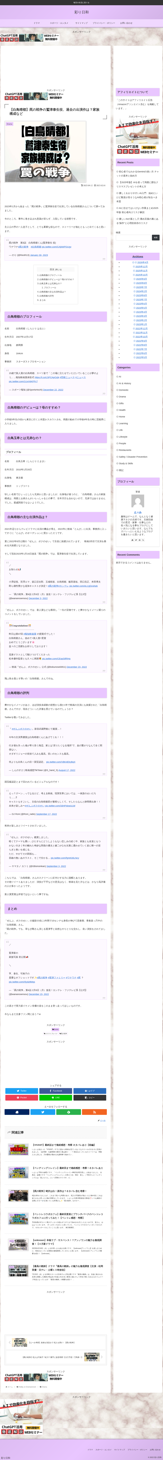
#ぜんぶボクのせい (21, 729)
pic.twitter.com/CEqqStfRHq (56, 658)
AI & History (125, 383)
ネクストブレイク (51, 1034)
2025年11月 (142, 271)
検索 (118, 232)
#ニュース (80, 377)
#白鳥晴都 (36, 247)
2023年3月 (141, 316)
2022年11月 (142, 332)
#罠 (79, 977)
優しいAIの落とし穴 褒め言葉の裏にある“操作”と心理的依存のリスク (137, 221)
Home (122, 417)
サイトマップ (119, 1450)
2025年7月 (141, 287)
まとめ (42, 300)
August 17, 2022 (67, 770)
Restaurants (125, 450)
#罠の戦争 (23, 247)
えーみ (138, 512)
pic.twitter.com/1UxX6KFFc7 (23, 381)
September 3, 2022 (56, 866)
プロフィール (50, 287)
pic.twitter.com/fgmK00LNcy (65, 858)
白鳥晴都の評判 (46, 296)
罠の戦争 (64, 1034)
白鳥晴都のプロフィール (50, 275)
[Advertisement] (56, 66)
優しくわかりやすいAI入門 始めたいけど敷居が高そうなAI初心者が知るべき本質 (137, 197)
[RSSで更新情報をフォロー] (94, 1112)
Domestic (123, 390)
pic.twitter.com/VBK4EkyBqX (60, 762)
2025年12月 (141, 266)
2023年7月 (141, 299)
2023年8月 (141, 295)
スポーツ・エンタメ (104, 1450)
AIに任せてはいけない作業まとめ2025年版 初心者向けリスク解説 (137, 210)
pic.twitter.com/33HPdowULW (60, 806)
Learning (123, 423)
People (122, 443)
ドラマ (90, 1450)
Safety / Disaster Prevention (133, 457)
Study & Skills (126, 463)
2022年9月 (141, 341)
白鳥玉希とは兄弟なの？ (50, 283)
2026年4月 (142, 262)
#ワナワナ (71, 977)
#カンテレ (63, 586)
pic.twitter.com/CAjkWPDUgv (56, 247)
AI (120, 376)
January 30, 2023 (39, 255)
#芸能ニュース (67, 377)
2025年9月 (141, 279)
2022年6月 (141, 353)
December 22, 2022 (53, 389)
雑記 (121, 470)
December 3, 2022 (38, 598)
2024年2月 (141, 291)
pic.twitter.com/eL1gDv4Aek (83, 586)
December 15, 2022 (39, 994)
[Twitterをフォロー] (42, 1112)
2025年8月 (141, 283)
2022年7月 (141, 349)
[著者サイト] (17, 1112)
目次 (52, 269)
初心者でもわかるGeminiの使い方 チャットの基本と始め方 (137, 173)
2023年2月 (141, 320)
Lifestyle (123, 437)
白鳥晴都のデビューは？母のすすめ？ (56, 279)
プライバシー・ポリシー (137, 1450)
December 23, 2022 (77, 667)
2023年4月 (141, 312)
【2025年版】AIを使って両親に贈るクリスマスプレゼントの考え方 (137, 184)
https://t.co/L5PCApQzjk (47, 377)
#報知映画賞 (30, 634)
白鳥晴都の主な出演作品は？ (52, 292)
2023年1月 (141, 324)
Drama (56, 1029)
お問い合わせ (155, 1450)
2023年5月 (141, 308)
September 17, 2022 (46, 814)
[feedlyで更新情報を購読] (68, 1112)
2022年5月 (141, 357)
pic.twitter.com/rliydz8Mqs (22, 982)
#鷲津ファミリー (56, 977)
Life (121, 430)
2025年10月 (141, 275)
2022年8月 (141, 345)
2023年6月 (141, 304)
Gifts (121, 403)
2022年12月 (141, 328)
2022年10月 (141, 337)
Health (122, 410)
